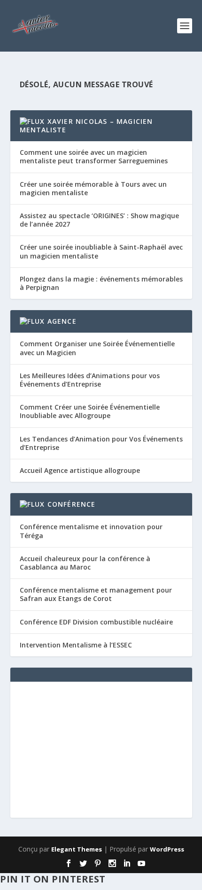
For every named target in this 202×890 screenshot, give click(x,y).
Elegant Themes (76, 849)
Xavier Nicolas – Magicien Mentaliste (86, 125)
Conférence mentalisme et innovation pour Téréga (91, 531)
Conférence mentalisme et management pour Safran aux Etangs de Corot (96, 594)
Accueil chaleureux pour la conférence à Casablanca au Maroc (85, 562)
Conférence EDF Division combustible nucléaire (96, 621)
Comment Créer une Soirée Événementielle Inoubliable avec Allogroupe (90, 411)
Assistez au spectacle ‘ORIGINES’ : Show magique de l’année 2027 (99, 219)
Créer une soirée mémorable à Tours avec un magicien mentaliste (93, 188)
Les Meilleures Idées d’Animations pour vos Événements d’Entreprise (90, 379)
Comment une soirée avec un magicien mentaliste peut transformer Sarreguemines (94, 156)
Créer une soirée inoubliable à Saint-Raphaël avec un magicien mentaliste (101, 251)
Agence (62, 321)
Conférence (71, 504)
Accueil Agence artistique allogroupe (80, 470)
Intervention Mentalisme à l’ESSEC (76, 644)
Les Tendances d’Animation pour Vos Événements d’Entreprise (101, 443)
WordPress (167, 849)
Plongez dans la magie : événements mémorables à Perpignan (101, 283)
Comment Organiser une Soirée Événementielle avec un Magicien (97, 348)
